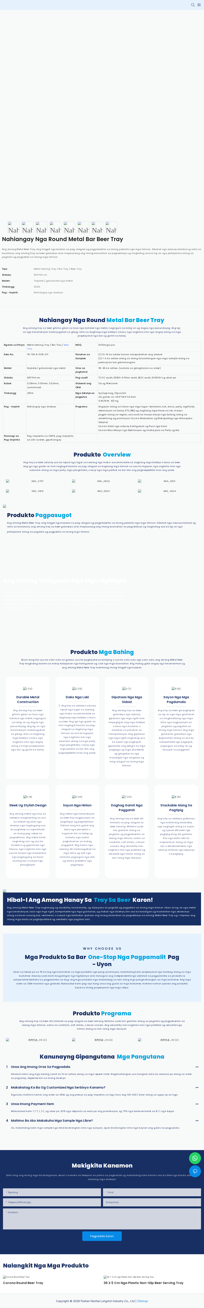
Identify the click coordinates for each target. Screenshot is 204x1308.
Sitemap (142, 1301)
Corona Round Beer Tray (23, 1283)
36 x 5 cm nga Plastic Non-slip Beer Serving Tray (143, 1283)
